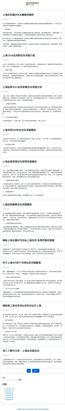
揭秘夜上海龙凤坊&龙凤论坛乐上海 (22, 305)
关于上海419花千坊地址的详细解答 (22, 262)
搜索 (4, 378)
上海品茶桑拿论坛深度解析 (17, 204)
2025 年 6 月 (9, 393)
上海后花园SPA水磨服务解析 (18, 14)
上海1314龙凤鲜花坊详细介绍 (19, 55)
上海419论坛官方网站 (27, 409)
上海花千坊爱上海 (38, 409)
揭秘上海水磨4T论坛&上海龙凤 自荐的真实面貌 (28, 240)
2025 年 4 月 (9, 397)
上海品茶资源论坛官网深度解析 (20, 161)
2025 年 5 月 (9, 395)
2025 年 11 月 (10, 388)
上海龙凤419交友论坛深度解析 (19, 130)
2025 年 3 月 (9, 399)
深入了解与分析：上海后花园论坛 (21, 350)
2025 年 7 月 (9, 391)
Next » (36, 371)
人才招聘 (18, 409)
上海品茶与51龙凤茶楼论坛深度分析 (22, 87)
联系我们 (46, 409)
